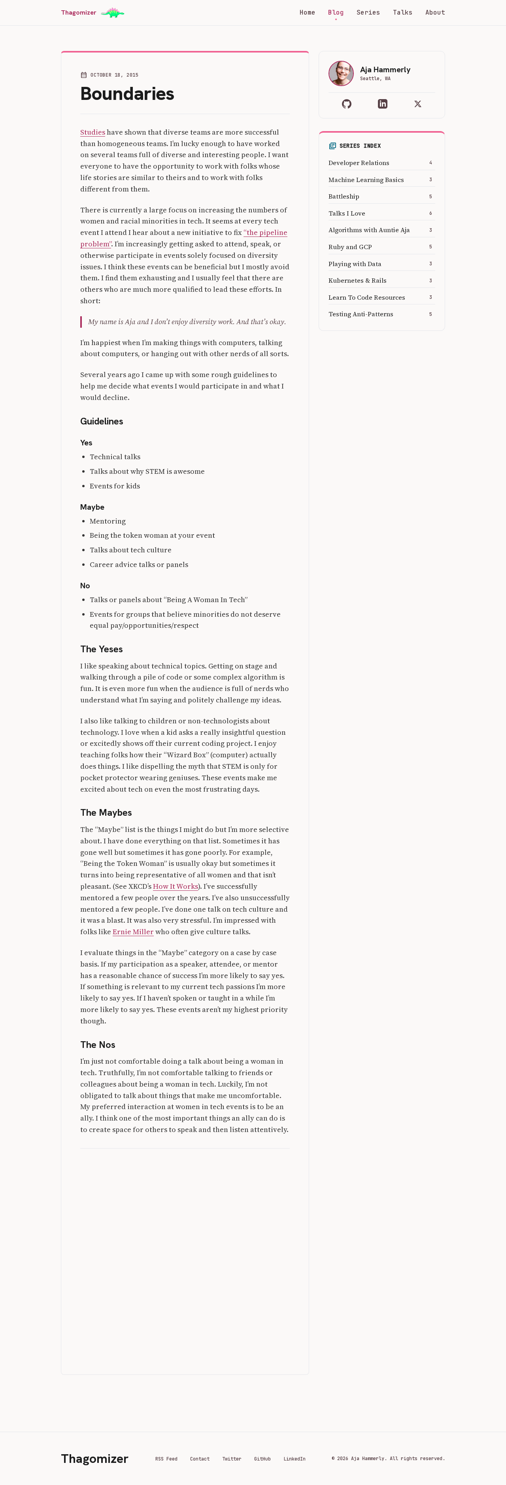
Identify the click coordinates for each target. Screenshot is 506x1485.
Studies (92, 132)
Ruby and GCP (350, 246)
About (435, 12)
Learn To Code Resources (367, 297)
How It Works (175, 886)
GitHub (262, 1459)
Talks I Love (347, 213)
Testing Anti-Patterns (361, 314)
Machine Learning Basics (366, 179)
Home (307, 12)
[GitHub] (346, 104)
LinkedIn (294, 1459)
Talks (403, 12)
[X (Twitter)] (418, 104)
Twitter (232, 1459)
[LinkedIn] (382, 104)
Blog (336, 12)
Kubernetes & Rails (358, 280)
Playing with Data (355, 263)
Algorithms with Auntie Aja (369, 229)
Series (368, 12)
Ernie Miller (133, 932)
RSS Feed (166, 1459)
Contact (200, 1459)
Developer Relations (359, 162)
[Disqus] (185, 1256)
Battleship (344, 196)
